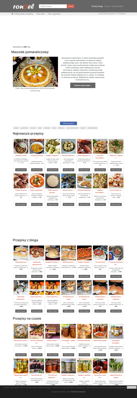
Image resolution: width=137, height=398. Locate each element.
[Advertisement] (68, 31)
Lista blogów (117, 6)
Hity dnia (40, 14)
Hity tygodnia (54, 14)
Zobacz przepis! (20, 169)
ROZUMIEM (131, 387)
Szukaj (70, 6)
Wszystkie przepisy (24, 14)
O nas (107, 6)
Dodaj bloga (97, 6)
